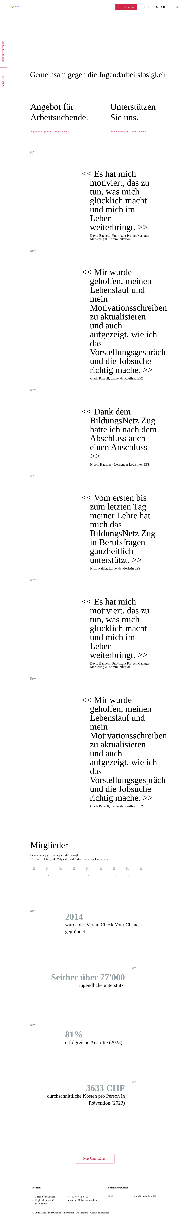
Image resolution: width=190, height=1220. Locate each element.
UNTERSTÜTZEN (3, 51)
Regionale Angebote (40, 131)
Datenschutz (82, 1212)
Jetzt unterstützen (119, 131)
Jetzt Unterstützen (95, 1158)
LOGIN (145, 6)
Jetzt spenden (126, 6)
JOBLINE (3, 81)
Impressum (68, 1212)
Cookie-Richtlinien (99, 1212)
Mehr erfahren (62, 131)
